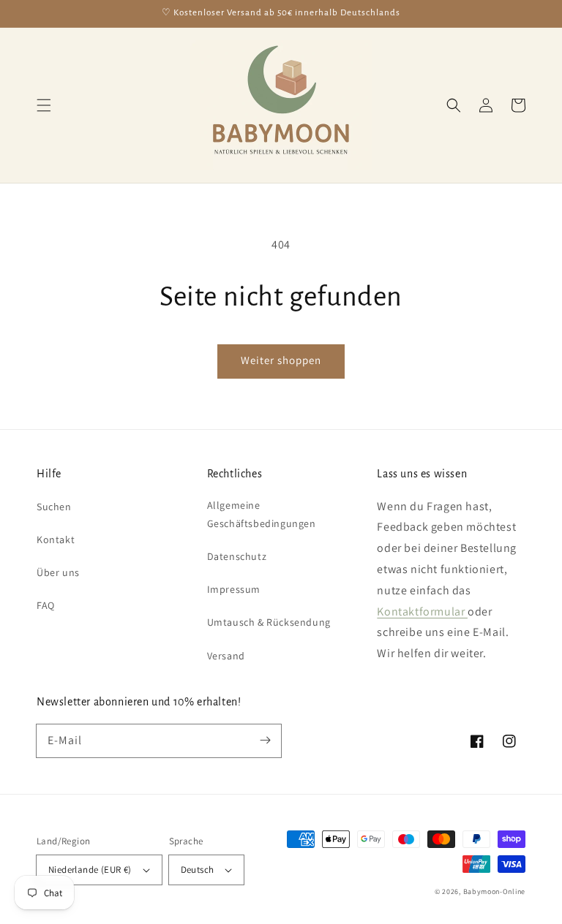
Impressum (234, 589)
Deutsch (197, 869)
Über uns (58, 572)
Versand (226, 655)
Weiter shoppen (281, 360)
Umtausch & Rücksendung (269, 622)
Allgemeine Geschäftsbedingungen (261, 514)
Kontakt (56, 539)
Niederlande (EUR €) (90, 869)
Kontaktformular (422, 611)
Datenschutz (237, 556)
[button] (44, 105)
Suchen (54, 506)
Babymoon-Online (494, 891)
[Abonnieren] (265, 740)
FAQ (46, 605)
